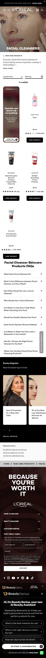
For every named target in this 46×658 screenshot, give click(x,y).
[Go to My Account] (4, 10)
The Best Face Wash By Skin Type (13, 455)
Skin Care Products (13, 56)
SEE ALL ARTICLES (10, 436)
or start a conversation (23, 646)
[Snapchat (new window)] (27, 578)
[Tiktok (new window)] (32, 578)
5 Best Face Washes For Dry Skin (13, 452)
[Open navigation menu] (42, 10)
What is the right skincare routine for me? (21, 631)
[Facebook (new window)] (4, 578)
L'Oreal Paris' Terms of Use (19, 558)
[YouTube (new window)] (13, 578)
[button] (41, 342)
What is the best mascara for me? (21, 623)
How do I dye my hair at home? (20, 639)
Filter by (28, 77)
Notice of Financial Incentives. (21, 563)
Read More (8, 68)
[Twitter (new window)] (18, 578)
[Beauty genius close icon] (42, 594)
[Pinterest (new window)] (22, 578)
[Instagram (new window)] (8, 578)
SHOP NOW (37, 3)
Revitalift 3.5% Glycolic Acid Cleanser (15, 449)
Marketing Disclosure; (27, 559)
